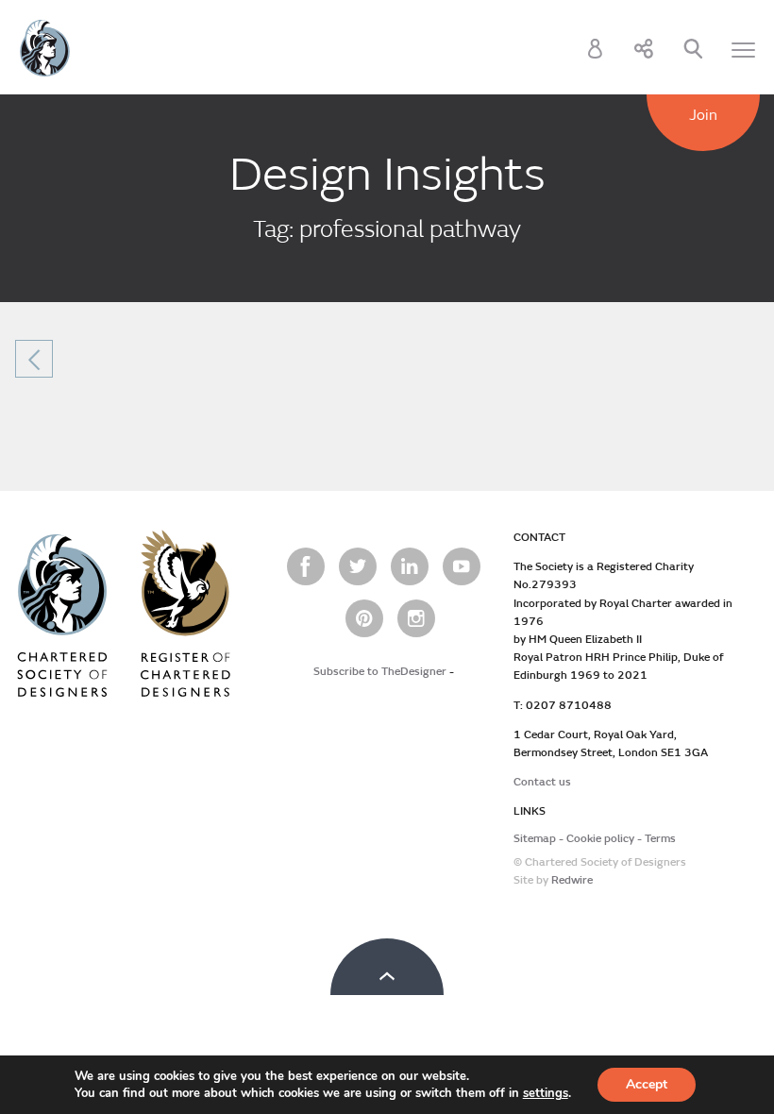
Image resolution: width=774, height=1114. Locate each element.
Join (703, 115)
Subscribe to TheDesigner (379, 672)
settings (545, 1093)
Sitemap (534, 839)
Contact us (542, 782)
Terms (660, 839)
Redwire (572, 880)
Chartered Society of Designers (45, 48)
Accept (646, 1084)
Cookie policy (600, 839)
